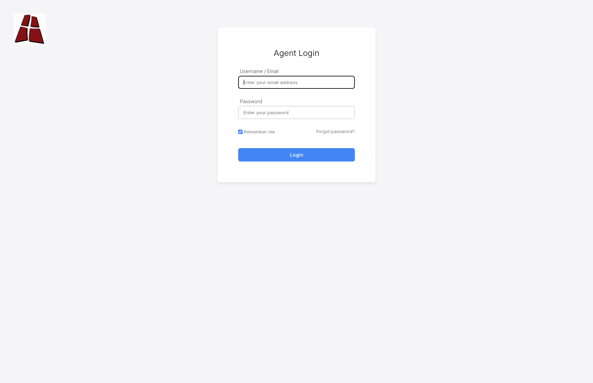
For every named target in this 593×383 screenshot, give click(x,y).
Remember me (259, 131)
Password (251, 101)
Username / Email (259, 71)
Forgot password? (335, 131)
